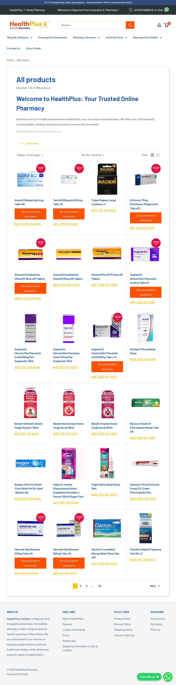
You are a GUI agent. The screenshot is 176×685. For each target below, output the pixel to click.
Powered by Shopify (17, 674)
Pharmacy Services (84, 37)
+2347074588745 (142, 9)
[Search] (130, 25)
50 (99, 585)
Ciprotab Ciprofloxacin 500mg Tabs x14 (27, 551)
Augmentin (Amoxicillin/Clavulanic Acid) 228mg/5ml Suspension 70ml (28, 355)
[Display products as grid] (152, 155)
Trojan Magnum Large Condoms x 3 (103, 202)
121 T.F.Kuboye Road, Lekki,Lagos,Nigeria (64, 2)
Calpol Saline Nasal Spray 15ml (105, 486)
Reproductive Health (145, 37)
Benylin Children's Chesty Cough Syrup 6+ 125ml (28, 425)
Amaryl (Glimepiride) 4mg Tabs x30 (29, 202)
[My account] (159, 25)
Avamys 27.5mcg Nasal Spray (142, 351)
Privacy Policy (122, 618)
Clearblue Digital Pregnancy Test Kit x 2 (145, 551)
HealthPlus (16, 9)
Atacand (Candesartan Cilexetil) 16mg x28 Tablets (30, 276)
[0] (166, 25)
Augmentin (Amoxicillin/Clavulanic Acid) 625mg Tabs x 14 (104, 353)
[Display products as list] (158, 155)
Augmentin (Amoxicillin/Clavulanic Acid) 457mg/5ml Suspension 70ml (66, 355)
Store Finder (33, 48)
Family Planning (35, 9)
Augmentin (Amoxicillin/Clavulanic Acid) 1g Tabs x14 (143, 278)
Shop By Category (17, 37)
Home (10, 60)
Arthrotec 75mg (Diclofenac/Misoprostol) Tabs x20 (144, 204)
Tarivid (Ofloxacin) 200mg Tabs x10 (67, 202)
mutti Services (114, 37)
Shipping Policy (123, 629)
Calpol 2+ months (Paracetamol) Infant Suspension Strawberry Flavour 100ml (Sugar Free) (68, 490)
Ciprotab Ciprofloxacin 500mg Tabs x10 (66, 551)
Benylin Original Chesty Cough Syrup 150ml (104, 425)
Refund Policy (122, 624)
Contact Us (13, 48)
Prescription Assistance (52, 37)
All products (23, 60)
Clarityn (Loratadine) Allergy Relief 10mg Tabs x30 (105, 553)
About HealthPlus (73, 618)
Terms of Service (124, 635)
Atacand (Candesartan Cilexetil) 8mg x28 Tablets (67, 276)
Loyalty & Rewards (74, 629)
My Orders (157, 624)
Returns (155, 629)
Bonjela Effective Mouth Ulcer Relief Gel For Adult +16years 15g (29, 488)
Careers (67, 624)
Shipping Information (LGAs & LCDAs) (80, 648)
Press (66, 635)
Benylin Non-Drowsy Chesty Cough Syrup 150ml (68, 425)
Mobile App (69, 640)
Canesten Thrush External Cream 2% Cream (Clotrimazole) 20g (144, 488)
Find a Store (158, 618)
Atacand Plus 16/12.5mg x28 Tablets (107, 276)
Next (153, 585)
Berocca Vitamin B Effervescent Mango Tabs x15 (144, 427)
